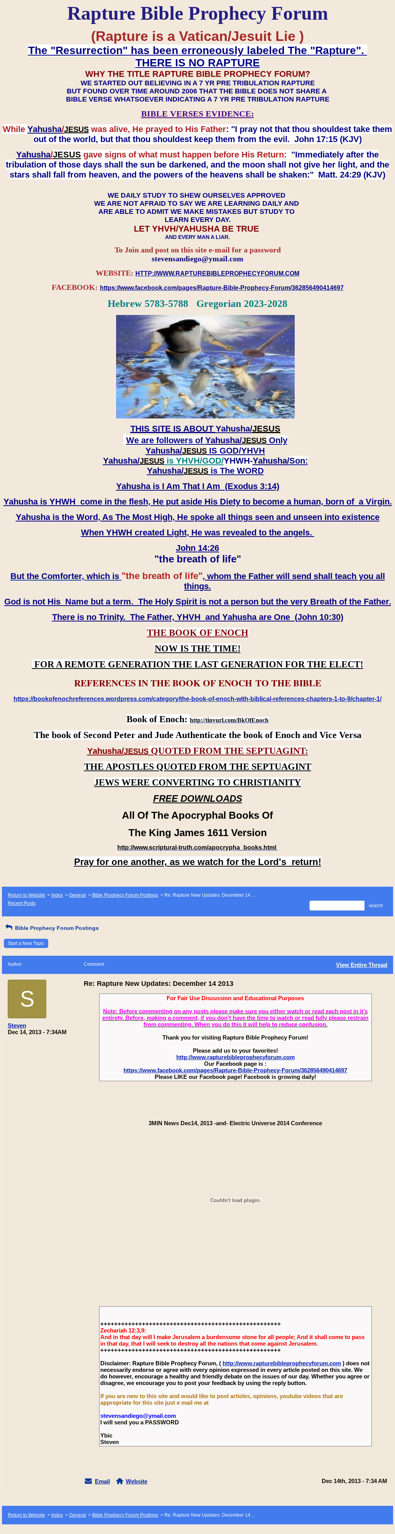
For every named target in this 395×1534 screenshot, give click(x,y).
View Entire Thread (361, 965)
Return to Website (26, 895)
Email (102, 1481)
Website (136, 1481)
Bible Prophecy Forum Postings (125, 895)
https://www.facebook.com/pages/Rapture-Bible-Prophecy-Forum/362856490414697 (235, 1070)
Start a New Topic (26, 943)
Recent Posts (21, 903)
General (77, 895)
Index (57, 895)
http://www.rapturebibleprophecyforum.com (235, 1057)
